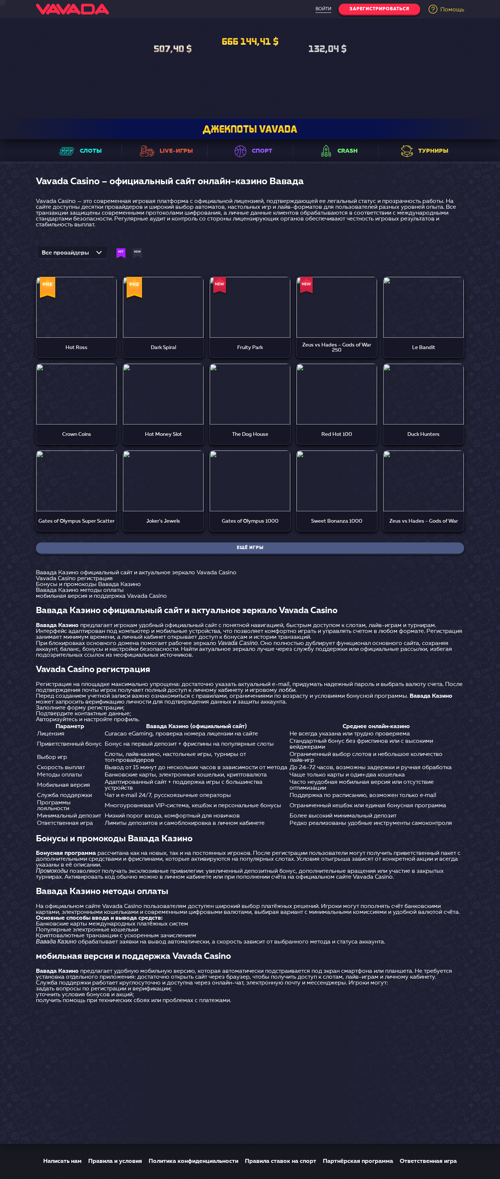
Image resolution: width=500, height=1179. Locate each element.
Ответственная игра (428, 1161)
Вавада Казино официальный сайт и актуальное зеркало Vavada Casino (136, 573)
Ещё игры (250, 548)
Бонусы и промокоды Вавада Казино (88, 584)
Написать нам (62, 1161)
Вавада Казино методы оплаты (80, 590)
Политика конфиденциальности (193, 1161)
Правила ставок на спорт (280, 1161)
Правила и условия (115, 1161)
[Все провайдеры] (72, 255)
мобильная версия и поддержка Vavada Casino (101, 596)
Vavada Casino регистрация (74, 579)
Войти (323, 9)
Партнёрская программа (358, 1161)
